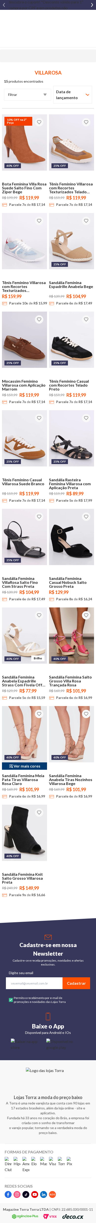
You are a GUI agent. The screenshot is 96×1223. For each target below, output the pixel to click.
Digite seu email (21, 973)
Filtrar (12, 94)
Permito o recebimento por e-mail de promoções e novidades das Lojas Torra (40, 1000)
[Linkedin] (43, 1194)
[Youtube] (34, 1194)
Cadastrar (76, 983)
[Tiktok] (25, 1194)
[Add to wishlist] (39, 122)
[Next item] (92, 5)
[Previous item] (4, 5)
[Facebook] (8, 1194)
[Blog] (52, 1194)
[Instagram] (17, 1194)
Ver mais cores (27, 766)
